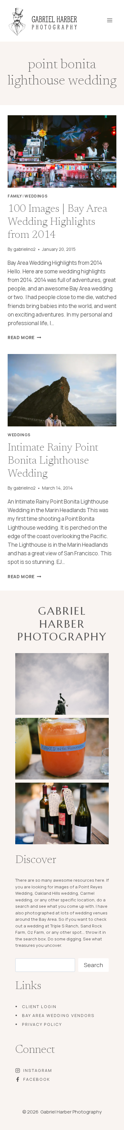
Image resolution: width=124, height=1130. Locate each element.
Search (93, 965)
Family (15, 196)
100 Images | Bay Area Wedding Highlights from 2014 (57, 222)
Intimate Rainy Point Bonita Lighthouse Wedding (53, 461)
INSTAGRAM (37, 1070)
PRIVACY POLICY (42, 1024)
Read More (24, 337)
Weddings (35, 196)
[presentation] (62, 151)
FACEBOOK (36, 1079)
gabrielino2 (24, 249)
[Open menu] (114, 18)
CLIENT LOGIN (39, 1006)
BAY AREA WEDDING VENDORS (58, 1015)
